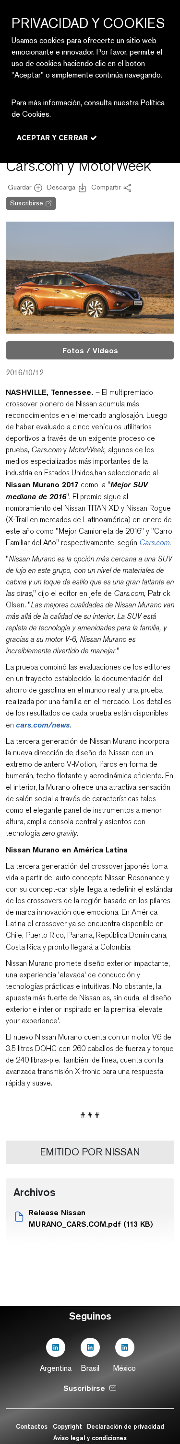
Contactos (32, 1426)
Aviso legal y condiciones (90, 1438)
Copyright (67, 1426)
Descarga (61, 187)
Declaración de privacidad (125, 1426)
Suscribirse (26, 203)
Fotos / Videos (90, 350)
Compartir (105, 187)
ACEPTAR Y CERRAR (52, 138)
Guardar (19, 187)
